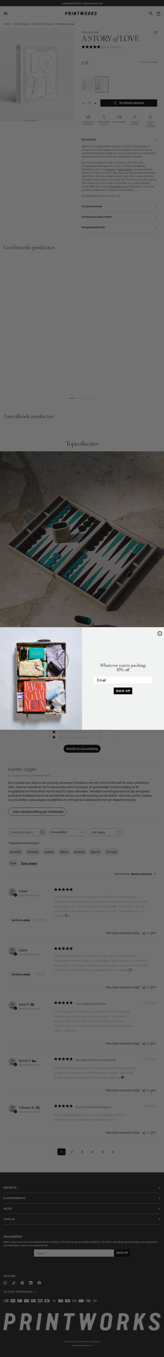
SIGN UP (123, 691)
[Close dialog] (160, 633)
